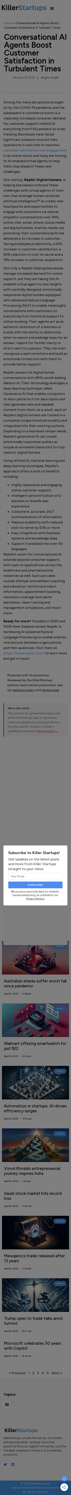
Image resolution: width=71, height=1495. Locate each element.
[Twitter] (5, 1464)
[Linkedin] (13, 1464)
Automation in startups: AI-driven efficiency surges (35, 1108)
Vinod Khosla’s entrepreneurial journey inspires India (32, 1171)
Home (8, 23)
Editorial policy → (47, 731)
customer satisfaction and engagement (35, 150)
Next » (56, 1373)
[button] (52, 8)
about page (50, 690)
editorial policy (24, 690)
